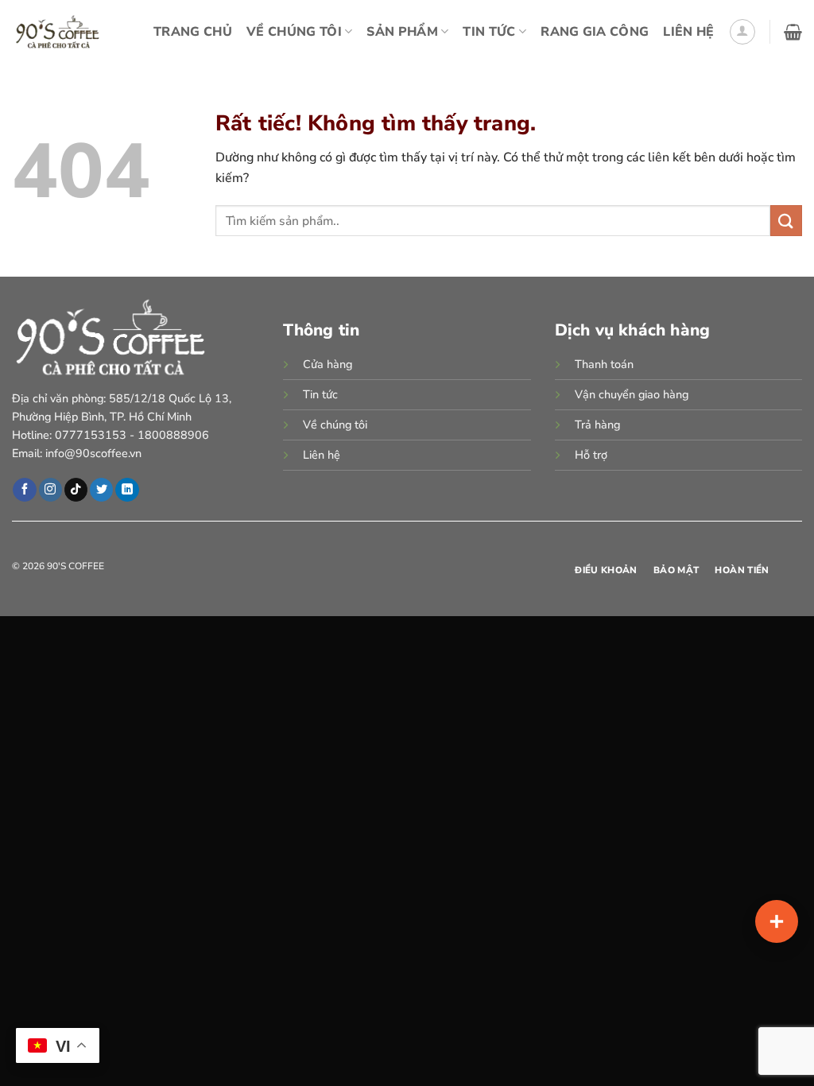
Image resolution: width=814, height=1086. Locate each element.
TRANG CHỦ (192, 32)
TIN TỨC (489, 32)
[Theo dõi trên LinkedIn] (126, 490)
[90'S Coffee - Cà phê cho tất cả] (57, 31)
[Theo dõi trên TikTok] (75, 490)
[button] (742, 32)
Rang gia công (595, 32)
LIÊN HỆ (688, 32)
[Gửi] (786, 220)
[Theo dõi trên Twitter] (101, 490)
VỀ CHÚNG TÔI (294, 32)
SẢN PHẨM (402, 32)
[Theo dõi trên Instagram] (50, 490)
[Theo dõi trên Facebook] (24, 490)
